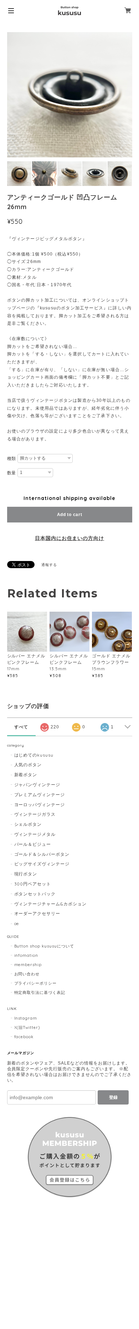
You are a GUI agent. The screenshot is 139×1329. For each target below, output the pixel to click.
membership (28, 964)
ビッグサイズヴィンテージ (42, 863)
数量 (11, 472)
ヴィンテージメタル (35, 834)
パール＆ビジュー (32, 844)
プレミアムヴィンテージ (39, 794)
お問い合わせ (27, 973)
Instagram (25, 1018)
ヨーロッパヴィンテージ (39, 804)
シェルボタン (28, 824)
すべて (21, 726)
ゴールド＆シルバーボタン (42, 854)
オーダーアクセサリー (37, 913)
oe (16, 923)
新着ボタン (25, 774)
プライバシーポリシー (35, 983)
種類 (11, 458)
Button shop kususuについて (44, 946)
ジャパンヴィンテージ (37, 784)
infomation (26, 955)
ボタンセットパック (35, 893)
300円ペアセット (32, 883)
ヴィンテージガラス (35, 814)
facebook (24, 1036)
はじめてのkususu (34, 755)
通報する (49, 564)
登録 (113, 1097)
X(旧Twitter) (27, 1027)
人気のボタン (28, 764)
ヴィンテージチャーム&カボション (50, 903)
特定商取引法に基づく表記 (40, 992)
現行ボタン (25, 873)
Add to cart (69, 514)
